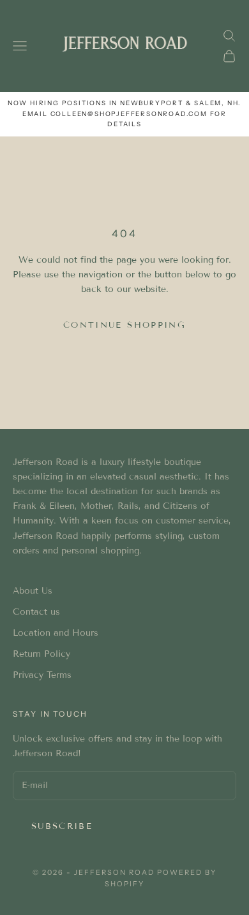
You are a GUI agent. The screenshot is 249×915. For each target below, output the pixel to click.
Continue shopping (124, 325)
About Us (32, 590)
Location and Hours (55, 632)
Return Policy (41, 653)
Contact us (36, 611)
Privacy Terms (42, 675)
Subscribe (62, 826)
